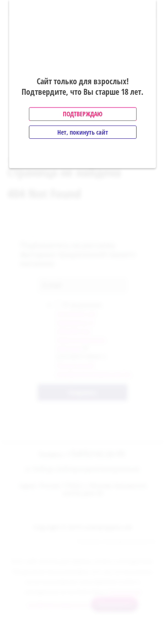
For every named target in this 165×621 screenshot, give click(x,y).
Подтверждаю (82, 113)
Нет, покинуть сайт (82, 132)
